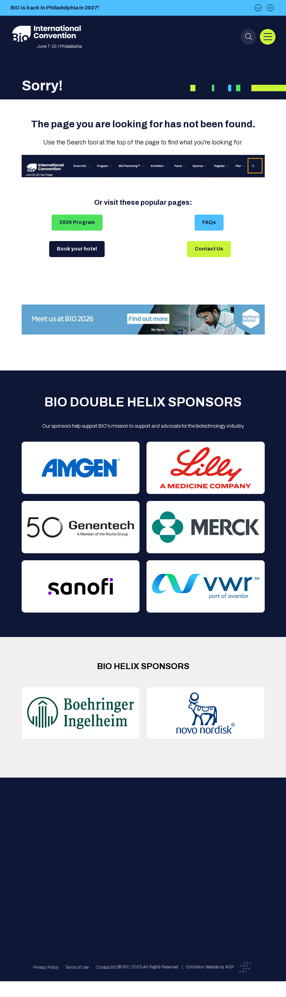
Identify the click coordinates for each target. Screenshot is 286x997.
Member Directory (94, 841)
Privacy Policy (45, 967)
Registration (144, 855)
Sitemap (140, 883)
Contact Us (209, 249)
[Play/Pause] (270, 8)
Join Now (86, 855)
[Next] (258, 8)
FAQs (209, 222)
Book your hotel (77, 249)
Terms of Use (77, 967)
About (82, 827)
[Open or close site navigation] (268, 37)
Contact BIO (107, 967)
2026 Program (77, 222)
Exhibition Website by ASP (210, 967)
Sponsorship (144, 869)
